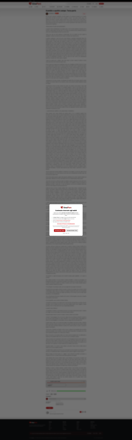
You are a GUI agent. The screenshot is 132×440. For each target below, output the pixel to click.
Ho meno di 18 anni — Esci (72, 230)
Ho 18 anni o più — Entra (59, 230)
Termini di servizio (59, 220)
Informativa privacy (67, 220)
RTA (68, 233)
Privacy (66, 233)
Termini (64, 233)
